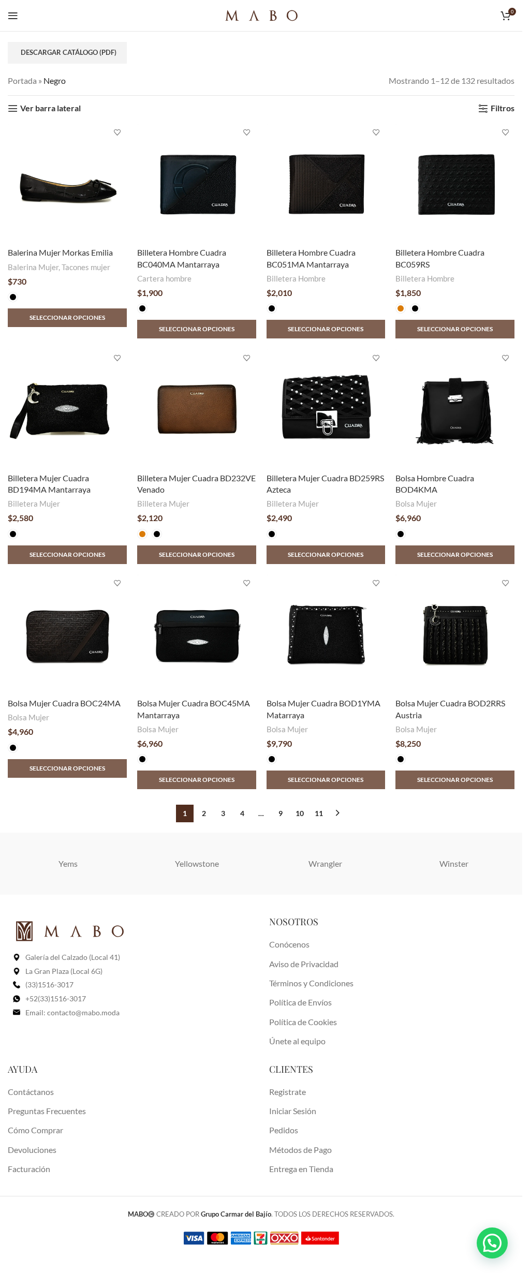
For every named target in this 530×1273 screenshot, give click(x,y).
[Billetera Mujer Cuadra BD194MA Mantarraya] (67, 408)
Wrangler (325, 863)
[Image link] (70, 930)
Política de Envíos (300, 1002)
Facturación (29, 1169)
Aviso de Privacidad (303, 964)
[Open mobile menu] (13, 15)
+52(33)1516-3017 (55, 998)
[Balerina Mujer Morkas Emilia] (67, 183)
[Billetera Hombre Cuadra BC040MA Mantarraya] (196, 183)
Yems (68, 863)
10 (300, 813)
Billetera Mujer (34, 503)
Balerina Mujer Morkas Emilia (60, 252)
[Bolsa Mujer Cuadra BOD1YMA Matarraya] (326, 633)
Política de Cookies (303, 1022)
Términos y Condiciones (311, 983)
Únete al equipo (297, 1041)
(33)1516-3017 (49, 984)
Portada (22, 80)
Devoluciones (32, 1149)
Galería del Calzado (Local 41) (72, 957)
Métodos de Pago (300, 1149)
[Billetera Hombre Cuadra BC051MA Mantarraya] (326, 183)
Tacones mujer (86, 267)
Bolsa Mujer (416, 503)
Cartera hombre (164, 278)
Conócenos (289, 944)
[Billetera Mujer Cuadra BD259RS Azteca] (326, 408)
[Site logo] (261, 14)
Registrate (287, 1092)
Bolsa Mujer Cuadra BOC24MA (64, 703)
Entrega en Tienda (301, 1169)
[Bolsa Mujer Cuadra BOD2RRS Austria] (454, 633)
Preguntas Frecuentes (47, 1111)
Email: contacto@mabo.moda (72, 1012)
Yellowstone (197, 863)
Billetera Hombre (296, 278)
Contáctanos (31, 1092)
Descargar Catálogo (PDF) (68, 52)
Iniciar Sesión (292, 1111)
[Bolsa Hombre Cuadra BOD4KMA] (454, 408)
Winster (453, 863)
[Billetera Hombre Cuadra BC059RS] (454, 183)
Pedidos (283, 1130)
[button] (492, 1243)
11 (319, 813)
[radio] (13, 297)
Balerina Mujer (33, 267)
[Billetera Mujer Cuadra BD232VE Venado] (196, 408)
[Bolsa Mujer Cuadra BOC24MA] (67, 633)
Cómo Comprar (35, 1130)
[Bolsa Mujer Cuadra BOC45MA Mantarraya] (196, 633)
